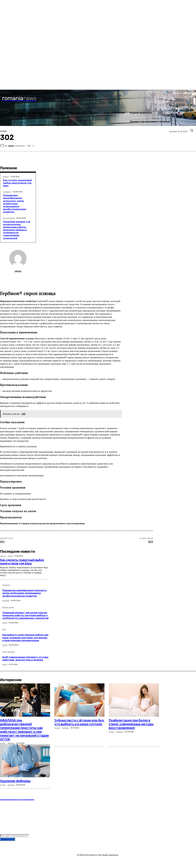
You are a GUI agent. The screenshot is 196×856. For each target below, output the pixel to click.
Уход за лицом (8, 218)
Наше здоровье (8, 652)
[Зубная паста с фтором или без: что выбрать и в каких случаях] (79, 700)
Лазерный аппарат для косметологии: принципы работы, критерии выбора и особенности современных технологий (16, 230)
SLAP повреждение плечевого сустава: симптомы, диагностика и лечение (25, 658)
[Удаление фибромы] (25, 760)
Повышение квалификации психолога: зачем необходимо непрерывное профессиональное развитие (14, 203)
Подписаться (7, 839)
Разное (6, 176)
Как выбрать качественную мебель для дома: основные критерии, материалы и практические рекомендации (25, 637)
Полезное (7, 192)
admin (11, 146)
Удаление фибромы (15, 781)
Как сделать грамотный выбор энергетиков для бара (17, 182)
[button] (191, 130)
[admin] (2, 146)
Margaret (5, 601)
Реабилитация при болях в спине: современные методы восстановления (131, 724)
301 (2, 541)
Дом (4, 629)
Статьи (3, 131)
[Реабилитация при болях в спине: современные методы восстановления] (134, 700)
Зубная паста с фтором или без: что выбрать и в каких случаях (79, 722)
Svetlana (11, 743)
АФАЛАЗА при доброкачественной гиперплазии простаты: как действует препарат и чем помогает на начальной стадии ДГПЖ (24, 729)
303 (150, 541)
